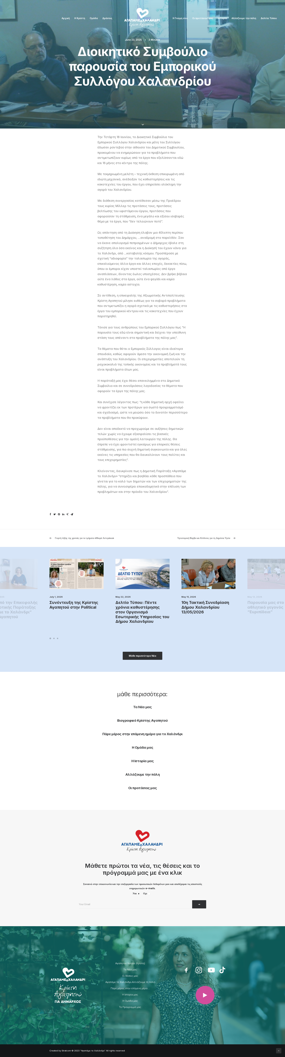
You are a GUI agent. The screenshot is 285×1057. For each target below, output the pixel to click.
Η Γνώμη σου (180, 18)
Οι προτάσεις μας (202, 18)
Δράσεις (107, 18)
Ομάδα (94, 18)
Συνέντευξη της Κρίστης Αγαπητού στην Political (73, 605)
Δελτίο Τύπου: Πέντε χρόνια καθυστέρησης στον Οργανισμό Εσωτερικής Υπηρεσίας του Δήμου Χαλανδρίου (142, 612)
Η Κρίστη (79, 18)
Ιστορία (222, 18)
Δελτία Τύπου (269, 18)
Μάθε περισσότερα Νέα (142, 655)
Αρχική (66, 18)
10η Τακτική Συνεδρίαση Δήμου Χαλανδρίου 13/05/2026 (205, 607)
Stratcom (66, 1050)
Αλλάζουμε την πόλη (244, 18)
